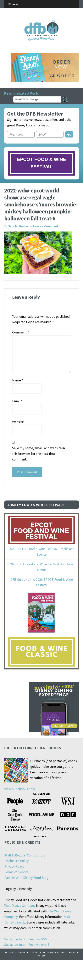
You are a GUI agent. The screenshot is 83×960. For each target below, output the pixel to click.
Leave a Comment (45, 226)
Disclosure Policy (16, 860)
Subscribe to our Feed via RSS (25, 939)
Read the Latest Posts (21, 93)
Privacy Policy (14, 866)
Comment (20, 332)
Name (17, 380)
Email (17, 401)
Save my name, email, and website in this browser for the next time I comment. (38, 453)
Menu (15, 4)
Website (18, 422)
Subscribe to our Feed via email (26, 944)
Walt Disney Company (19, 905)
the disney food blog (42, 23)
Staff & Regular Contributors (24, 855)
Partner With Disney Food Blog (26, 877)
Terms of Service (16, 872)
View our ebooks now (19, 789)
